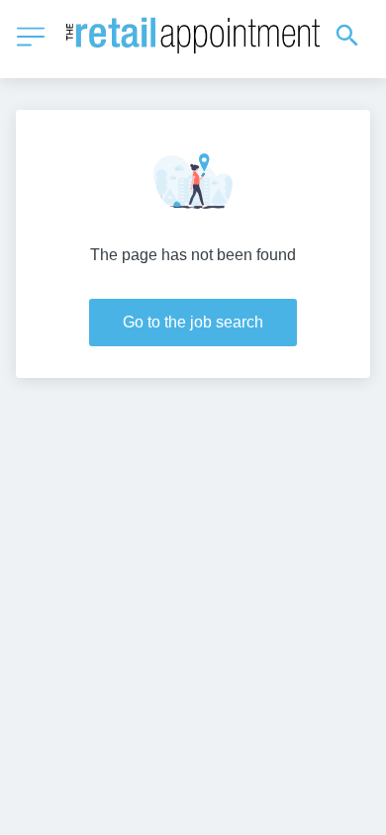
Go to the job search (193, 322)
